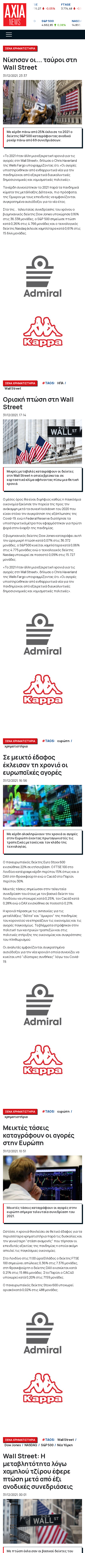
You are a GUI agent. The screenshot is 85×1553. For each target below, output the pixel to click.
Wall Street (13, 388)
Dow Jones (13, 1445)
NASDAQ (31, 1445)
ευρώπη (63, 741)
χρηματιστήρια (16, 746)
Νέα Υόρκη (65, 1445)
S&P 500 (47, 1445)
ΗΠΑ (60, 383)
